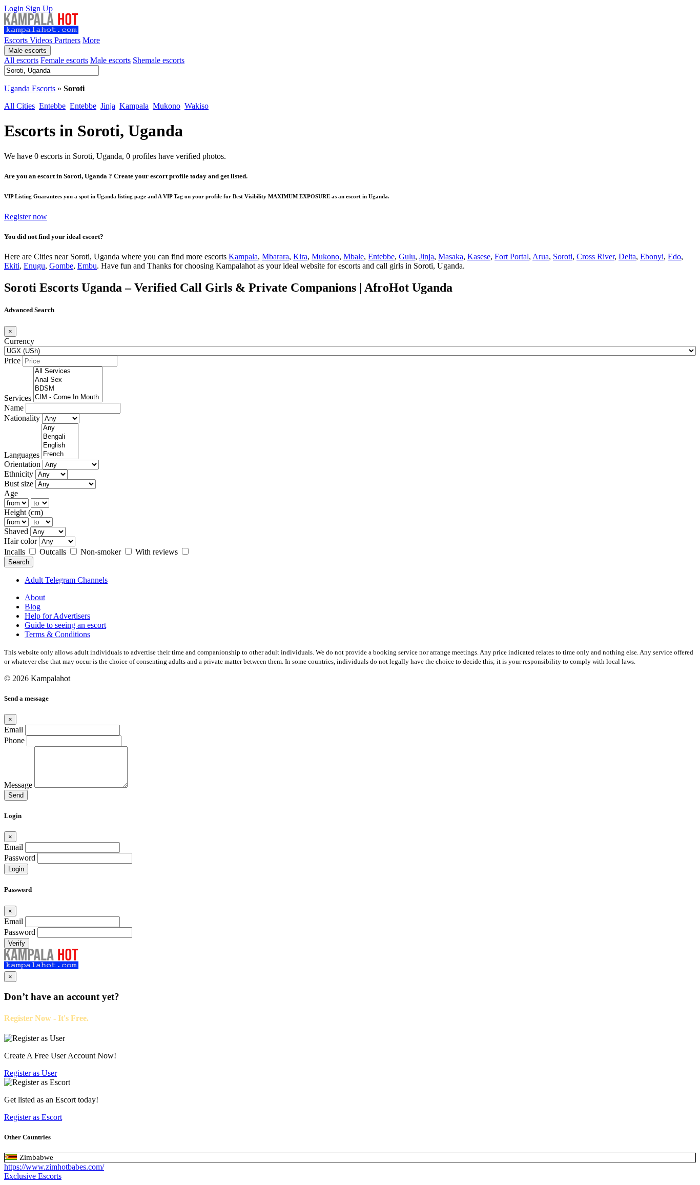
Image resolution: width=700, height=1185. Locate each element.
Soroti (562, 256)
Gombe (61, 265)
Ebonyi (652, 256)
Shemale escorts (158, 60)
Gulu (407, 256)
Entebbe (52, 105)
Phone (14, 740)
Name (14, 407)
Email (13, 729)
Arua (540, 256)
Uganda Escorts (29, 88)
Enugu (34, 265)
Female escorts (64, 60)
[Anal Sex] (68, 380)
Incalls (15, 551)
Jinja (107, 105)
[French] (60, 454)
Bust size (18, 483)
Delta (627, 256)
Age (11, 493)
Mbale (353, 256)
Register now (25, 216)
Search (18, 562)
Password (19, 857)
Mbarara (275, 256)
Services (17, 398)
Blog (32, 606)
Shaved (16, 531)
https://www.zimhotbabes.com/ (54, 1166)
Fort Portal (512, 256)
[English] (60, 445)
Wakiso (196, 105)
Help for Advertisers (57, 615)
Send (16, 795)
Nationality (22, 418)
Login (15, 8)
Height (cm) (23, 512)
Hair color (20, 541)
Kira (300, 256)
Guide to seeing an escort (65, 625)
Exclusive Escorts (32, 1176)
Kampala (134, 105)
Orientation (22, 464)
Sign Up (39, 8)
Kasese (478, 256)
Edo (674, 256)
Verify (16, 943)
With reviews (157, 551)
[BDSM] (68, 388)
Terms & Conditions (57, 634)
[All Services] (68, 371)
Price (12, 360)
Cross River (595, 256)
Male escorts (27, 50)
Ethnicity (18, 473)
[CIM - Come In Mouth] (68, 397)
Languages (21, 455)
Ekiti (11, 265)
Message (18, 785)
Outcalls (53, 551)
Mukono (166, 105)
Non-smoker (101, 551)
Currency (19, 341)
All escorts (21, 60)
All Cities (19, 105)
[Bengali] (60, 437)
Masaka (450, 256)
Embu (87, 265)
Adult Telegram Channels (66, 580)
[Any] (60, 428)
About (35, 597)
